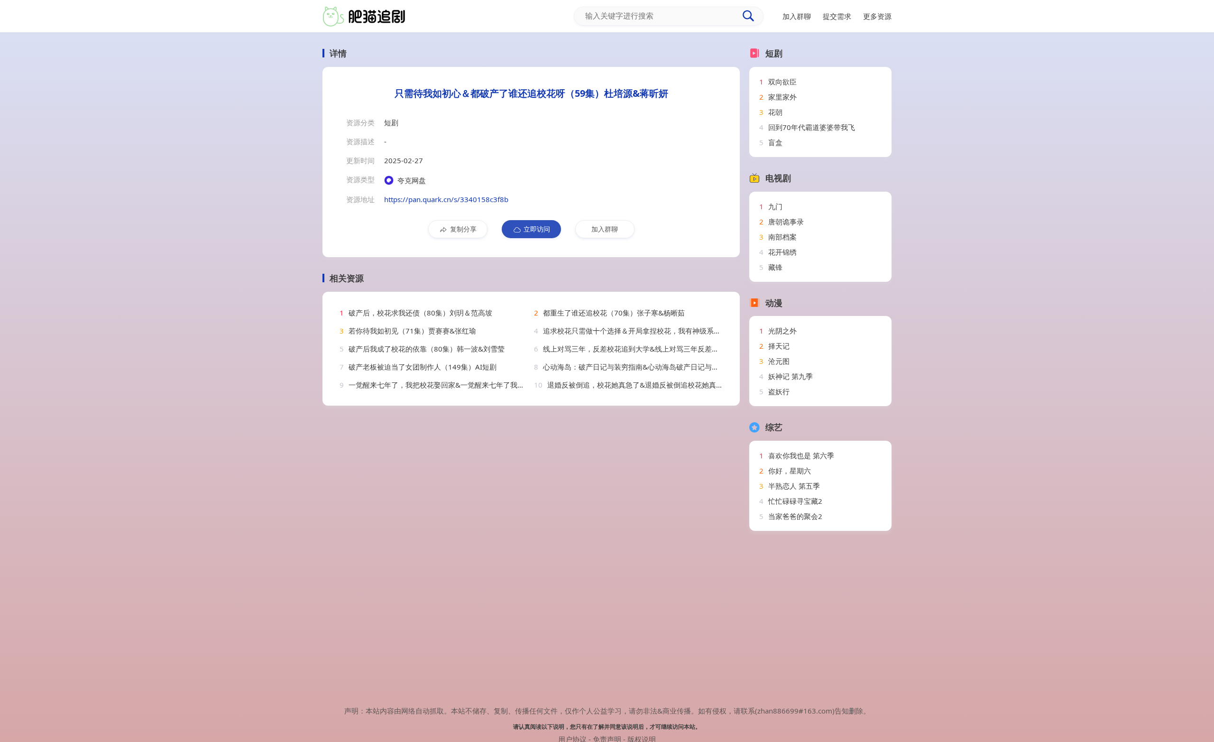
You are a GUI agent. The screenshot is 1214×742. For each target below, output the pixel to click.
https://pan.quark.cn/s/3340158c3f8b (446, 199)
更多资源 (877, 16)
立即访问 (537, 228)
